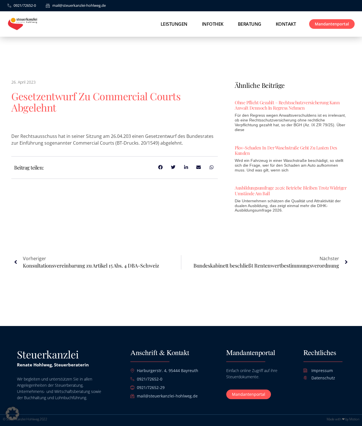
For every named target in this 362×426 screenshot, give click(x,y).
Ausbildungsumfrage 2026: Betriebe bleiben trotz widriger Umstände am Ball (290, 190)
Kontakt (286, 24)
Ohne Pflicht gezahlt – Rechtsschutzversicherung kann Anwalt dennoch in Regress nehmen (287, 105)
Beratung (249, 24)
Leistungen (174, 24)
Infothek (212, 24)
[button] (12, 413)
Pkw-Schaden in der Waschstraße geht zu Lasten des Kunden (286, 150)
